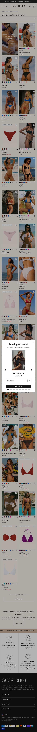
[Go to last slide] (5, 370)
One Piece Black (18, 373)
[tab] (8, 389)
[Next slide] (31, 370)
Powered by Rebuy (18, 393)
